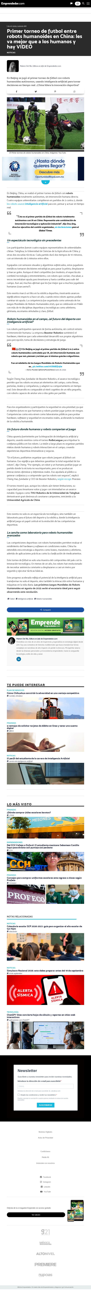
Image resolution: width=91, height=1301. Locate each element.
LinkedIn (47, 1187)
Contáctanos (45, 1151)
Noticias (11, 52)
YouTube (47, 1192)
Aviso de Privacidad (45, 1138)
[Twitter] (36, 91)
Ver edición (36, 1215)
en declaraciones (63, 227)
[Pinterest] (55, 91)
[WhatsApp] (74, 91)
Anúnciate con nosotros (45, 1163)
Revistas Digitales (45, 1132)
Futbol (12, 599)
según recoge (64, 479)
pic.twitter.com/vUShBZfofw (47, 366)
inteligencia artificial (25, 599)
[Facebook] (16, 91)
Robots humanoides (44, 599)
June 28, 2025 (61, 370)
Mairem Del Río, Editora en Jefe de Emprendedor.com (40, 66)
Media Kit (45, 1157)
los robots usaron (27, 203)
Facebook (47, 1177)
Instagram (47, 1182)
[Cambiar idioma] (71, 3)
